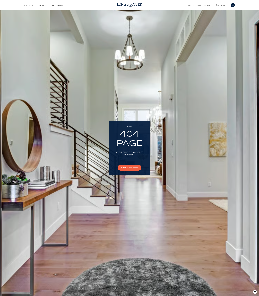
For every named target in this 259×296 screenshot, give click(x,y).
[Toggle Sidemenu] (233, 5)
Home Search (43, 5)
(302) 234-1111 (220, 5)
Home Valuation (57, 5)
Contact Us (208, 5)
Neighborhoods (194, 5)
